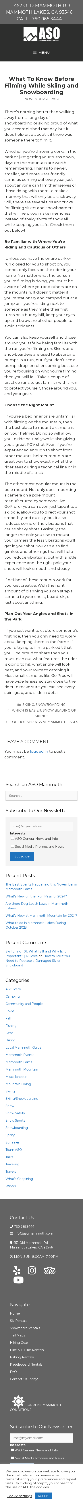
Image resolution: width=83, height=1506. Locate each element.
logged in (39, 751)
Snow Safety (15, 1113)
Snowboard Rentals (25, 1328)
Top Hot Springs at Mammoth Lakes (44, 722)
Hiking (10, 1040)
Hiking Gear (19, 1343)
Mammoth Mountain (22, 1069)
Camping (13, 996)
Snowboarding (51, 705)
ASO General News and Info (36, 839)
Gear (9, 1033)
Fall (8, 1018)
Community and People (24, 1004)
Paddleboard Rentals (26, 1365)
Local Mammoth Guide (23, 1048)
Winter (11, 1186)
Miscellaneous (16, 1077)
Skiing (28, 705)
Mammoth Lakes (19, 1062)
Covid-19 (12, 1011)
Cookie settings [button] (19, 1496)
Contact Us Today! (24, 1379)
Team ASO (14, 1150)
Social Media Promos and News (39, 847)
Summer (12, 1142)
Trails (9, 1157)
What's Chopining (19, 1179)
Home (15, 1313)
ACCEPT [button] (44, 1496)
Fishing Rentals (22, 1357)
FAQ (13, 1372)
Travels (11, 1172)
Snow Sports (15, 1120)
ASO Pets (13, 989)
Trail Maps (17, 1335)
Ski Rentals (18, 1321)
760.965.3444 (47, 18)
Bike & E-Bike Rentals (27, 1350)
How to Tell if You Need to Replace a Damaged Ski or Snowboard (38, 960)
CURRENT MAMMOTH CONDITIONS (35, 1407)
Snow (10, 1106)
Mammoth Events (20, 1055)
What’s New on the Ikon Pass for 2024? (36, 896)
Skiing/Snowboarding (22, 1099)
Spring (10, 1135)
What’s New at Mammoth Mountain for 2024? (41, 916)
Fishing (11, 1026)
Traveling (12, 1164)
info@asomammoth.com (33, 1233)
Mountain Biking (18, 1084)
